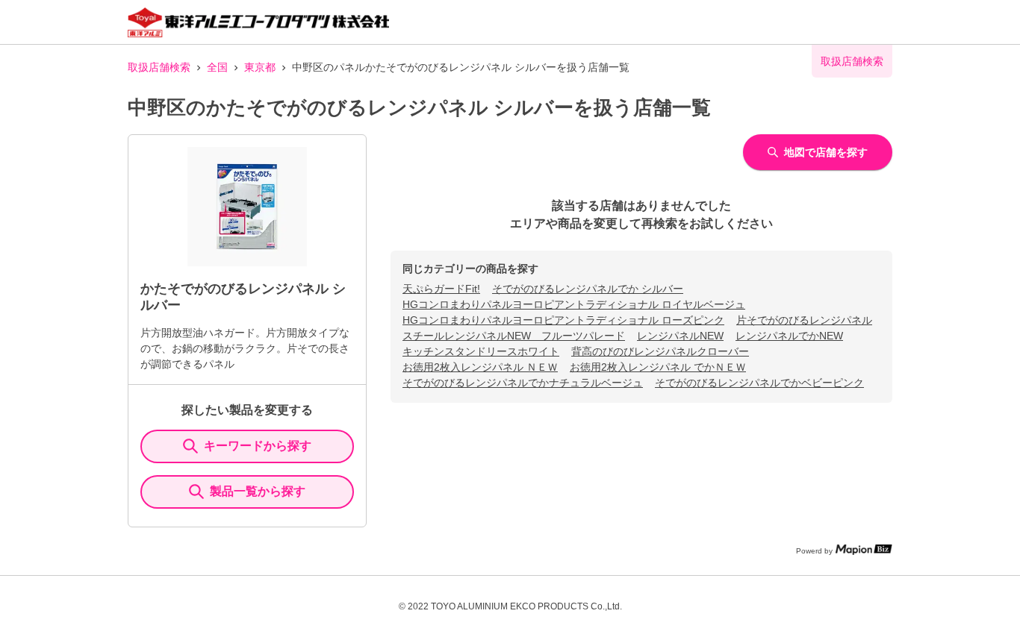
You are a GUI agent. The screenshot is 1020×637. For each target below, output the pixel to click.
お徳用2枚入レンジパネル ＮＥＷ (480, 367)
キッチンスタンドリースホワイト (480, 351)
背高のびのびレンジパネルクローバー (660, 351)
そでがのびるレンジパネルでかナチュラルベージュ (522, 383)
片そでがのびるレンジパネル (804, 320)
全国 (217, 67)
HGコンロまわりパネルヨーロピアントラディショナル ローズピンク (563, 320)
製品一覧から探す (257, 491)
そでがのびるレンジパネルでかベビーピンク (759, 383)
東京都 (260, 67)
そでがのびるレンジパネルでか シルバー (587, 289)
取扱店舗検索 (159, 67)
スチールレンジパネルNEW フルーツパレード (513, 336)
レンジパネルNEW (680, 336)
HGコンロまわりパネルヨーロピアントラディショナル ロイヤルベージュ (573, 304)
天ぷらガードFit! (441, 289)
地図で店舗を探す (826, 152)
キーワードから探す (257, 445)
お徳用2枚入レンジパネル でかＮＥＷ (658, 367)
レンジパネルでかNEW (789, 336)
